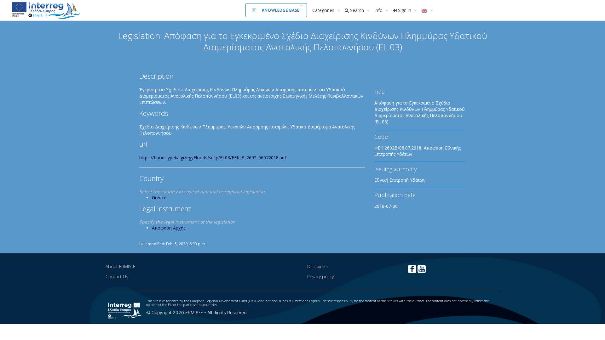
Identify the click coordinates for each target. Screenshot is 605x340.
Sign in (404, 10)
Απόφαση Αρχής (168, 228)
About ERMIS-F (120, 266)
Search (357, 10)
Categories (324, 10)
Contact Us (117, 277)
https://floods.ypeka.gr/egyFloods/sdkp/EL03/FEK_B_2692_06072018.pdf (212, 158)
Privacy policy (320, 277)
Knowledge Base (280, 10)
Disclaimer (317, 266)
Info (379, 10)
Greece (159, 198)
